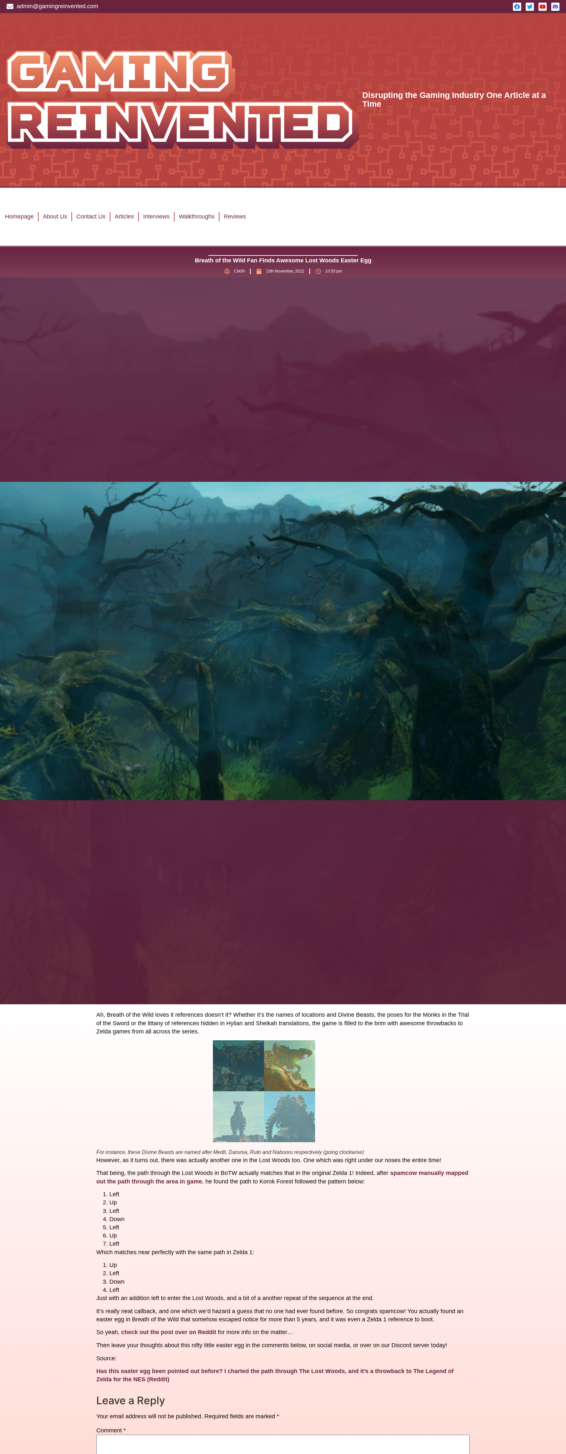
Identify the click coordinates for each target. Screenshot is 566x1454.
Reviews (235, 216)
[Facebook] (517, 7)
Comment (111, 1430)
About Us (55, 216)
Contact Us (90, 216)
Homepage (19, 216)
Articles (124, 216)
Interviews (156, 216)
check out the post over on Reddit (168, 1332)
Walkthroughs (197, 216)
